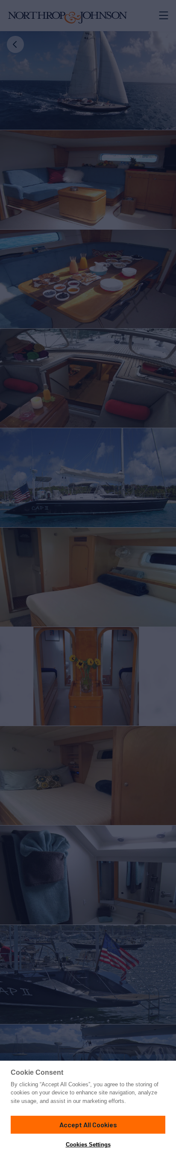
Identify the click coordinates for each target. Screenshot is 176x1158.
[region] (88, 1109)
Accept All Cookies (88, 1124)
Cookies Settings (88, 1144)
